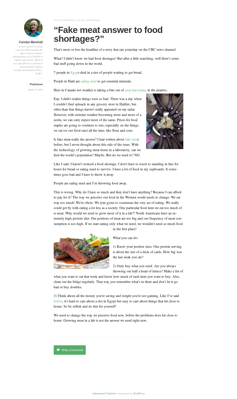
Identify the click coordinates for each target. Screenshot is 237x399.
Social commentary (88, 20)
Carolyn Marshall (31, 42)
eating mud (89, 81)
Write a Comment (72, 350)
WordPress (139, 393)
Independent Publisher (104, 393)
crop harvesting (136, 90)
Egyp (74, 72)
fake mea (131, 139)
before (58, 301)
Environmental (66, 20)
